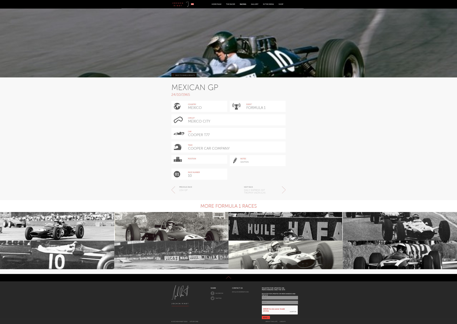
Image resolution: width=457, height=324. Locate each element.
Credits (283, 321)
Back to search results (185, 75)
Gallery (254, 4)
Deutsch (192, 4)
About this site (271, 321)
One (196, 321)
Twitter (218, 298)
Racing (243, 4)
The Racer (230, 4)
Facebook (219, 293)
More (56, 232)
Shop (281, 4)
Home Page (216, 4)
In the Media (268, 4)
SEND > (266, 318)
